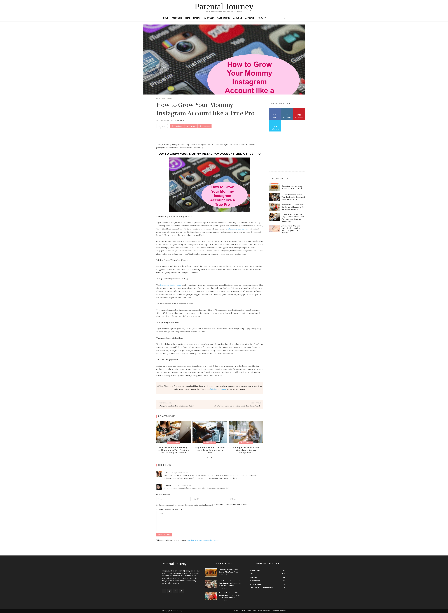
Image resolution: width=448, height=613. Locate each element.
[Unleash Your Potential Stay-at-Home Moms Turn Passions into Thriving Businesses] (173, 432)
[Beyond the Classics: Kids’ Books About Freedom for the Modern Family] (274, 207)
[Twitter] (181, 591)
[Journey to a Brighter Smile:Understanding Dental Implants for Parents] (274, 228)
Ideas (187, 18)
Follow (287, 109)
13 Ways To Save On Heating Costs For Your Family (237, 406)
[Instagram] (169, 591)
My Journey (209, 18)
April (166, 473)
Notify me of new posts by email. (171, 509)
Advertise (249, 18)
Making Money (223, 18)
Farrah (167, 485)
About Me (237, 18)
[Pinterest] (175, 591)
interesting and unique (238, 229)
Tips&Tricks (177, 18)
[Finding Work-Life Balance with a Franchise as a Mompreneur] (246, 432)
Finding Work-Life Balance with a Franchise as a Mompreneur (246, 450)
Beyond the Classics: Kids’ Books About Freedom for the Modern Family (293, 206)
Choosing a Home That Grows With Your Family (292, 187)
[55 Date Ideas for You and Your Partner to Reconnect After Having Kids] (274, 197)
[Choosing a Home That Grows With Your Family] (274, 187)
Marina (180, 120)
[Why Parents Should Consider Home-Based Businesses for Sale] (209, 432)
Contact (261, 18)
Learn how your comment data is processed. (203, 540)
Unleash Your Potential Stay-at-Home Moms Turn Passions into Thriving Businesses (173, 450)
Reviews (196, 18)
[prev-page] (207, 457)
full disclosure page (218, 389)
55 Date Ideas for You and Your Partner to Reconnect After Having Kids (293, 197)
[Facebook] (164, 591)
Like (275, 109)
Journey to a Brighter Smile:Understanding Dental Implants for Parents (291, 229)
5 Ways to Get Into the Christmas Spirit (176, 406)
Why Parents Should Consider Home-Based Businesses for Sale (210, 450)
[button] (283, 18)
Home (165, 18)
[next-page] (211, 457)
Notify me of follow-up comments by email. (231, 504)
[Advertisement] (198, 136)
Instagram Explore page (170, 285)
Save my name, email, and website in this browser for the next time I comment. (186, 505)
